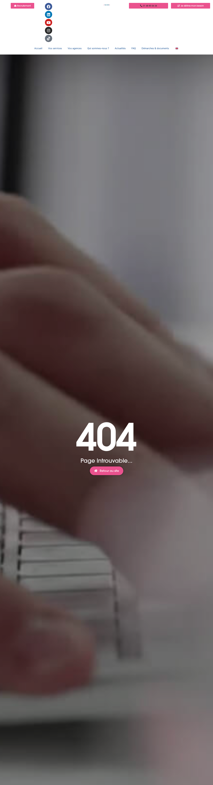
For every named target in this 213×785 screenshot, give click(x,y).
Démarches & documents (155, 48)
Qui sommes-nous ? (98, 48)
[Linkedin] (48, 14)
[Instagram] (48, 30)
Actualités (120, 48)
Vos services (55, 48)
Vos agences (75, 48)
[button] (148, 6)
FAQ (133, 48)
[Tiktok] (48, 38)
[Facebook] (48, 6)
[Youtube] (48, 22)
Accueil (38, 48)
